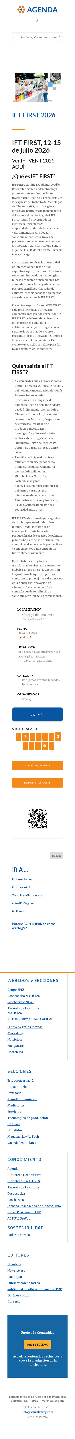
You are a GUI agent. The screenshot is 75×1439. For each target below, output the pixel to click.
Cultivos (13, 1124)
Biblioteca (18, 911)
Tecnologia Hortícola (23, 1187)
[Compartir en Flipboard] (58, 736)
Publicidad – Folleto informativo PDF (34, 1289)
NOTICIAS (14, 1013)
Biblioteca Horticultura (24, 1175)
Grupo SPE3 (15, 989)
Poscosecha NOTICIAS (23, 996)
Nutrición (14, 1039)
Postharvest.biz (21, 887)
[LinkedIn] (32, 737)
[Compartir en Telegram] (45, 746)
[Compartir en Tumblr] (45, 737)
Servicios (14, 1111)
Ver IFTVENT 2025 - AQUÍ (34, 163)
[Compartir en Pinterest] (51, 737)
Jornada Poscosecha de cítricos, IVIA (34, 1206)
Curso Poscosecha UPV (24, 1212)
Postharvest (16, 1200)
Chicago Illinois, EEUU (38, 615)
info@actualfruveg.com (38, 1412)
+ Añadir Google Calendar (37, 765)
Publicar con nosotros (23, 1283)
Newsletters (16, 1270)
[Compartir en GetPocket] (25, 746)
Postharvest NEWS (20, 1002)
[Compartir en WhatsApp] (38, 746)
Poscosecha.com (22, 879)
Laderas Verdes (18, 1235)
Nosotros (14, 1264)
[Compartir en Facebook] (18, 737)
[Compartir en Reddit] (31, 746)
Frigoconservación (21, 1080)
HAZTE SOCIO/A (37, 1344)
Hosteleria (15, 1052)
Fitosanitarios (17, 1087)
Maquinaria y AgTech (23, 1136)
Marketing (15, 1033)
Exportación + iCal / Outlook (37, 782)
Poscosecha (16, 1193)
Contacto (14, 1301)
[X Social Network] (25, 737)
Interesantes (30, 684)
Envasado (14, 1093)
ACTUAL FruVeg (18, 1218)
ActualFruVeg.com (23, 903)
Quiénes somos (18, 1295)
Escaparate (15, 1046)
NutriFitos (15, 1130)
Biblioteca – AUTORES (23, 1181)
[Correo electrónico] (51, 746)
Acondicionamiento (22, 1099)
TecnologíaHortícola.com (28, 895)
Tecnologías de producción (27, 1118)
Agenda (12, 1168)
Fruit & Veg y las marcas (25, 1027)
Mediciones (16, 1105)
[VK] (39, 737)
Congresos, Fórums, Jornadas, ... (42, 680)
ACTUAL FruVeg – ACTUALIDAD (30, 1019)
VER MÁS (37, 715)
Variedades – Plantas (22, 1143)
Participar (14, 1277)
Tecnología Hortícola (23, 1008)
